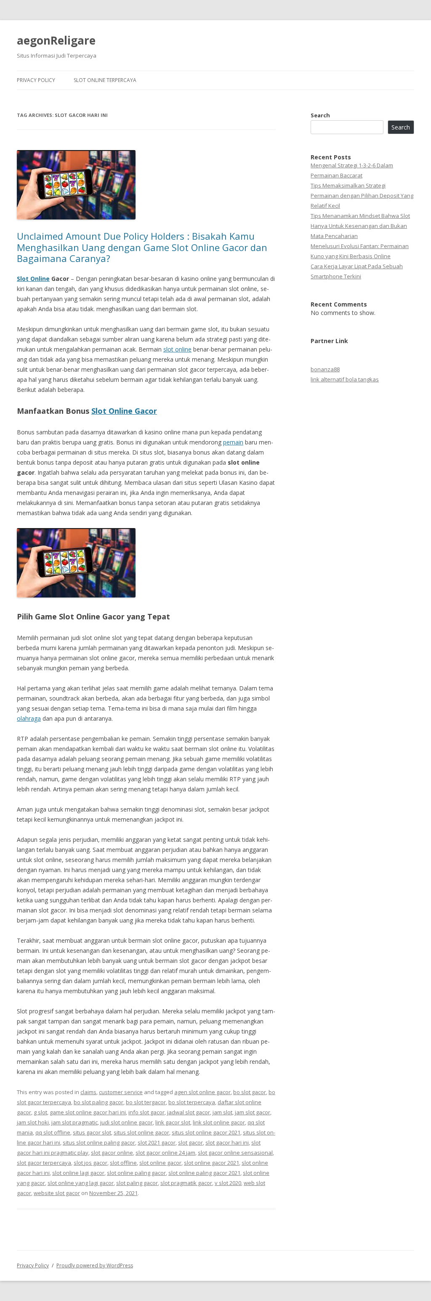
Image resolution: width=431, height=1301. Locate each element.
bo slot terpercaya (191, 1102)
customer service (121, 1092)
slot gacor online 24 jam (165, 1152)
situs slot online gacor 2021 (206, 1132)
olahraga (29, 718)
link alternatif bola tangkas (345, 379)
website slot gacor (57, 1193)
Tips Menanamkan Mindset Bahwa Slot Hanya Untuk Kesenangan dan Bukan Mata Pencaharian (360, 226)
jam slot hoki (33, 1122)
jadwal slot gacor (188, 1112)
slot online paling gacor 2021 (204, 1173)
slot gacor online (112, 1152)
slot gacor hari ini (227, 1142)
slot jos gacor (90, 1162)
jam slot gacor (252, 1112)
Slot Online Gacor (124, 411)
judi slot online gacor (126, 1122)
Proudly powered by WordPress (94, 1265)
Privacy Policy (36, 80)
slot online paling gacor (136, 1173)
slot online (177, 349)
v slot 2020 (228, 1183)
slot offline (123, 1162)
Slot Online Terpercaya (105, 80)
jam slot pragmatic (74, 1122)
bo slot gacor (249, 1092)
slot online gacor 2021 (211, 1162)
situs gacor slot (92, 1132)
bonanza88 (325, 369)
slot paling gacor (137, 1183)
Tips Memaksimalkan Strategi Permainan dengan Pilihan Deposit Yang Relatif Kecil (362, 195)
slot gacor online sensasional (235, 1152)
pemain (233, 442)
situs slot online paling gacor (99, 1142)
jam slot (222, 1112)
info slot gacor (146, 1112)
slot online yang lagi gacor (81, 1183)
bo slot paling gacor (98, 1102)
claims (88, 1092)
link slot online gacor (219, 1122)
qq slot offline (52, 1132)
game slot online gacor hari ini (88, 1112)
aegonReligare (56, 40)
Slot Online (33, 279)
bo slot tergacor (146, 1102)
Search (320, 115)
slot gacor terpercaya (44, 1162)
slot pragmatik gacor (186, 1183)
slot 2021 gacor (157, 1142)
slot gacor (190, 1142)
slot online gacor (160, 1162)
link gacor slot (172, 1122)
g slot (40, 1112)
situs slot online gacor (141, 1132)
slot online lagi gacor (78, 1173)
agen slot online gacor (202, 1092)
